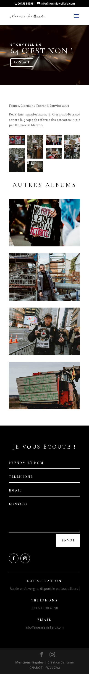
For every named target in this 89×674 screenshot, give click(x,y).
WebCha (53, 667)
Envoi (68, 540)
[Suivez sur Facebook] (13, 558)
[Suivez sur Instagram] (25, 558)
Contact (21, 62)
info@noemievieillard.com (45, 627)
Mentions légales (29, 662)
